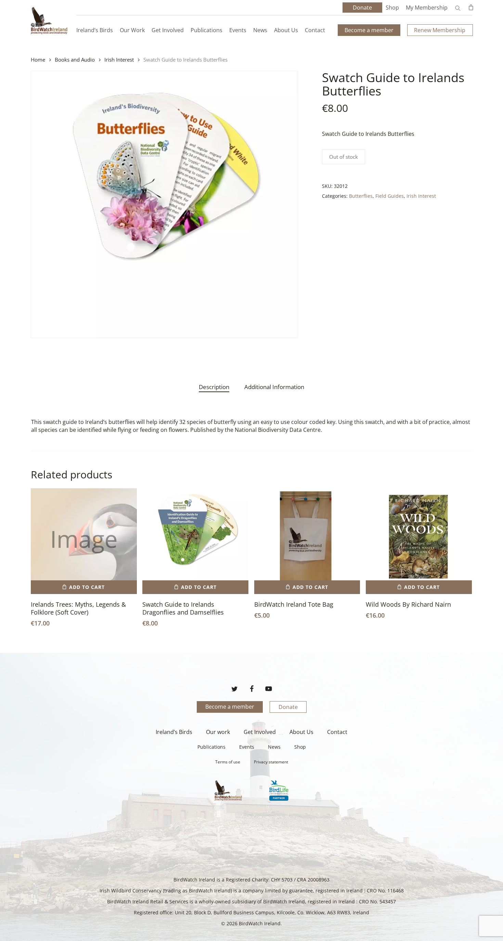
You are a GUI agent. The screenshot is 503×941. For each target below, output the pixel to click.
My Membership (427, 7)
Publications (211, 747)
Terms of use (227, 762)
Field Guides (389, 196)
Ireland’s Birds (174, 732)
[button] (84, 587)
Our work (218, 732)
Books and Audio (75, 59)
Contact (337, 732)
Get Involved (260, 732)
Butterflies (361, 196)
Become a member (229, 706)
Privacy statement (271, 762)
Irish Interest (119, 59)
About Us (301, 732)
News (274, 747)
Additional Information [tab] (274, 387)
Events (246, 747)
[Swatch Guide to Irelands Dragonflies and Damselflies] (195, 541)
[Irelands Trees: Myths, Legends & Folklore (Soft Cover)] (84, 541)
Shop (392, 7)
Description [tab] (214, 387)
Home (38, 59)
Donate (288, 707)
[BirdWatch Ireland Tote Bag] (307, 541)
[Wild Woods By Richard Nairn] (419, 541)
